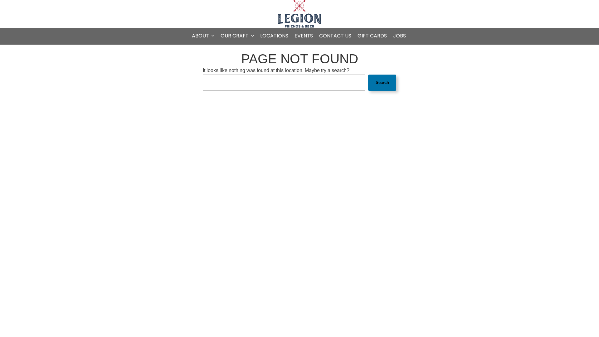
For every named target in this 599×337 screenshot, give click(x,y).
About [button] (201, 36)
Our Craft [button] (235, 36)
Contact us (335, 36)
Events (304, 36)
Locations (274, 36)
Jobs (399, 36)
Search (382, 82)
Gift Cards (372, 36)
